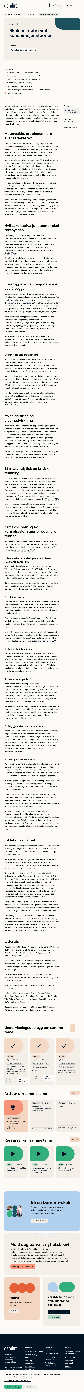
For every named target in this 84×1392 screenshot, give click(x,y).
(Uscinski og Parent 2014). (46, 641)
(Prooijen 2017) (11, 405)
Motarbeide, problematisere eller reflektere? (23, 72)
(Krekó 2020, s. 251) (38, 930)
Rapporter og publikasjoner (30, 1367)
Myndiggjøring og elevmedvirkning (19, 83)
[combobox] (69, 5)
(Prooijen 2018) (30, 365)
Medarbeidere (70, 1357)
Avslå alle (28, 1387)
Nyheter (14, 1311)
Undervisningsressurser (59, 1312)
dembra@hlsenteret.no (13, 1367)
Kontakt (68, 1366)
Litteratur (10, 96)
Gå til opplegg (22, 1080)
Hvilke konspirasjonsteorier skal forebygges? (23, 76)
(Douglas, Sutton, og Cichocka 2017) (20, 303)
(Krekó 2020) (10, 253)
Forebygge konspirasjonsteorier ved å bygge (23, 79)
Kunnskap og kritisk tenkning (23, 50)
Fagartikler (30, 14)
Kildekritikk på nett (13, 93)
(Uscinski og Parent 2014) (23, 550)
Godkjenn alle (11, 1387)
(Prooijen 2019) (42, 446)
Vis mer (10, 1080)
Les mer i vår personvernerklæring (17, 1380)
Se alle (72, 1028)
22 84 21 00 (9, 1370)
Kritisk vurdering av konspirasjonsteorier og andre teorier (28, 89)
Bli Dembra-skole (39, 1221)
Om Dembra (54, 1317)
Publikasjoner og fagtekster (13, 14)
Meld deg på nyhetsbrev (21, 1266)
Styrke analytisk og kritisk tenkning (19, 86)
